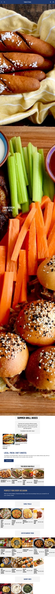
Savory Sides (27, 579)
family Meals (27, 504)
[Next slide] (25, 437)
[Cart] (53, 2)
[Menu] (1, 2)
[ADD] (9, 517)
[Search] (4, 2)
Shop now (8, 460)
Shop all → (5, 212)
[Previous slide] (16, 437)
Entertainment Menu (27, 533)
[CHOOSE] (12, 442)
